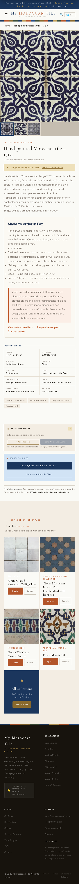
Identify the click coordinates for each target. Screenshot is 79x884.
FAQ (6, 846)
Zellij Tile (49, 749)
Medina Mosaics (52, 755)
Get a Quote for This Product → (39, 465)
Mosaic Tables (51, 779)
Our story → (60, 6)
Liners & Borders (52, 785)
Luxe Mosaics (51, 742)
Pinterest (49, 834)
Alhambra (49, 761)
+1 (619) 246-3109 (53, 822)
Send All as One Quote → (56, 442)
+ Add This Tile (23, 442)
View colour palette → (20, 327)
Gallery (7, 828)
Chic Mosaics (51, 767)
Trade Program (11, 840)
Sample (30, 591)
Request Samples (12, 834)
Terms (55, 874)
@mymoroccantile (53, 828)
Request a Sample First (39, 474)
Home (7, 25)
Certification (10, 822)
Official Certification (52, 167)
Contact (8, 852)
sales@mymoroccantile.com (58, 816)
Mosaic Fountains (53, 773)
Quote (15, 591)
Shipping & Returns (66, 875)
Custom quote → (18, 331)
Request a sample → (49, 327)
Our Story (8, 816)
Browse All (22, 704)
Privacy (46, 874)
